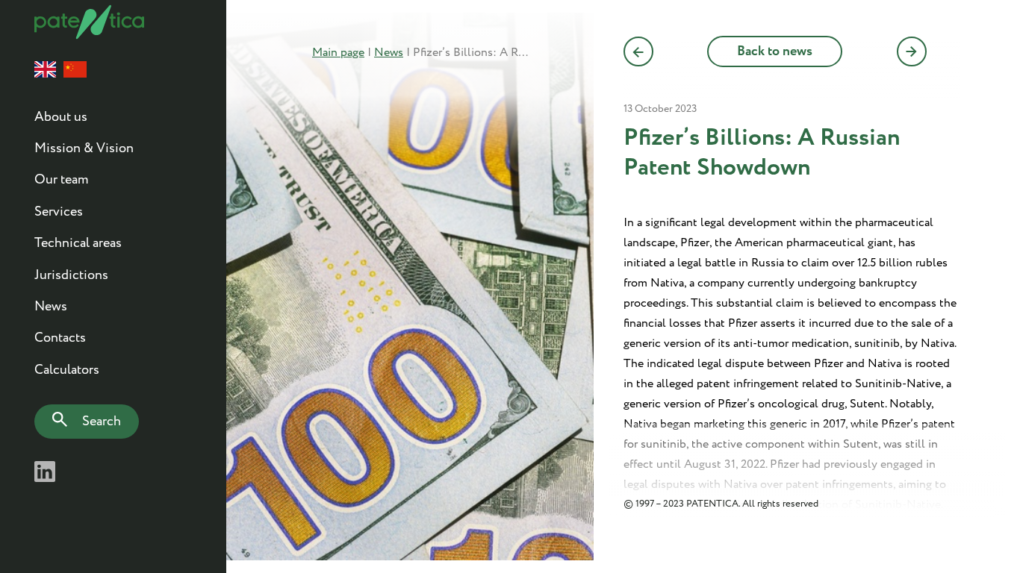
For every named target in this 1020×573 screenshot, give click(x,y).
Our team (61, 180)
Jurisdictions (71, 275)
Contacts (60, 338)
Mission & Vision (84, 148)
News (50, 306)
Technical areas (78, 243)
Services (58, 212)
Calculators (66, 370)
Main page (338, 52)
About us (60, 117)
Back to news (774, 51)
